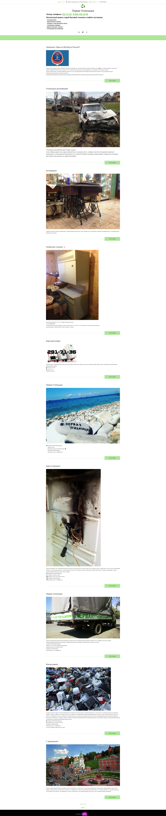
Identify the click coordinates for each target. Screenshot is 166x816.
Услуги (59, 37)
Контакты (80, 37)
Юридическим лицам (69, 37)
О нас (87, 37)
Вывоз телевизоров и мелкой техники (101, 37)
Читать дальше (112, 80)
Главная (51, 37)
